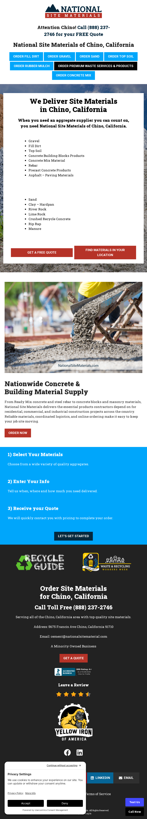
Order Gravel (59, 56)
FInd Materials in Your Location (105, 252)
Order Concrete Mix (73, 75)
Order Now (17, 433)
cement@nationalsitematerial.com (79, 636)
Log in (88, 813)
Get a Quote (73, 658)
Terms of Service (98, 794)
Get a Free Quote (41, 252)
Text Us (134, 802)
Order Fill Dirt (26, 56)
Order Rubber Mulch (32, 66)
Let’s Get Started (73, 536)
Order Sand (90, 56)
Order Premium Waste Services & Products (95, 66)
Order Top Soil (121, 56)
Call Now (134, 812)
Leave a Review (73, 684)
